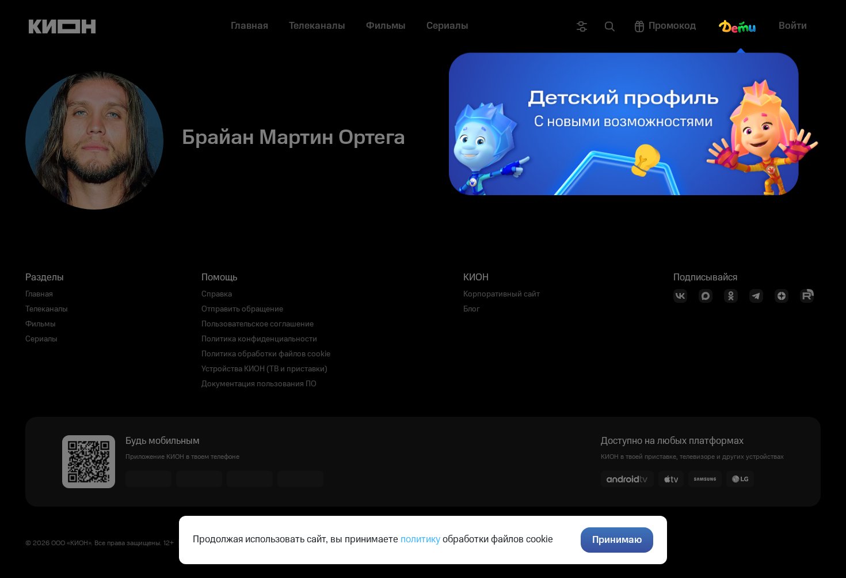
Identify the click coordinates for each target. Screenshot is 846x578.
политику (420, 539)
